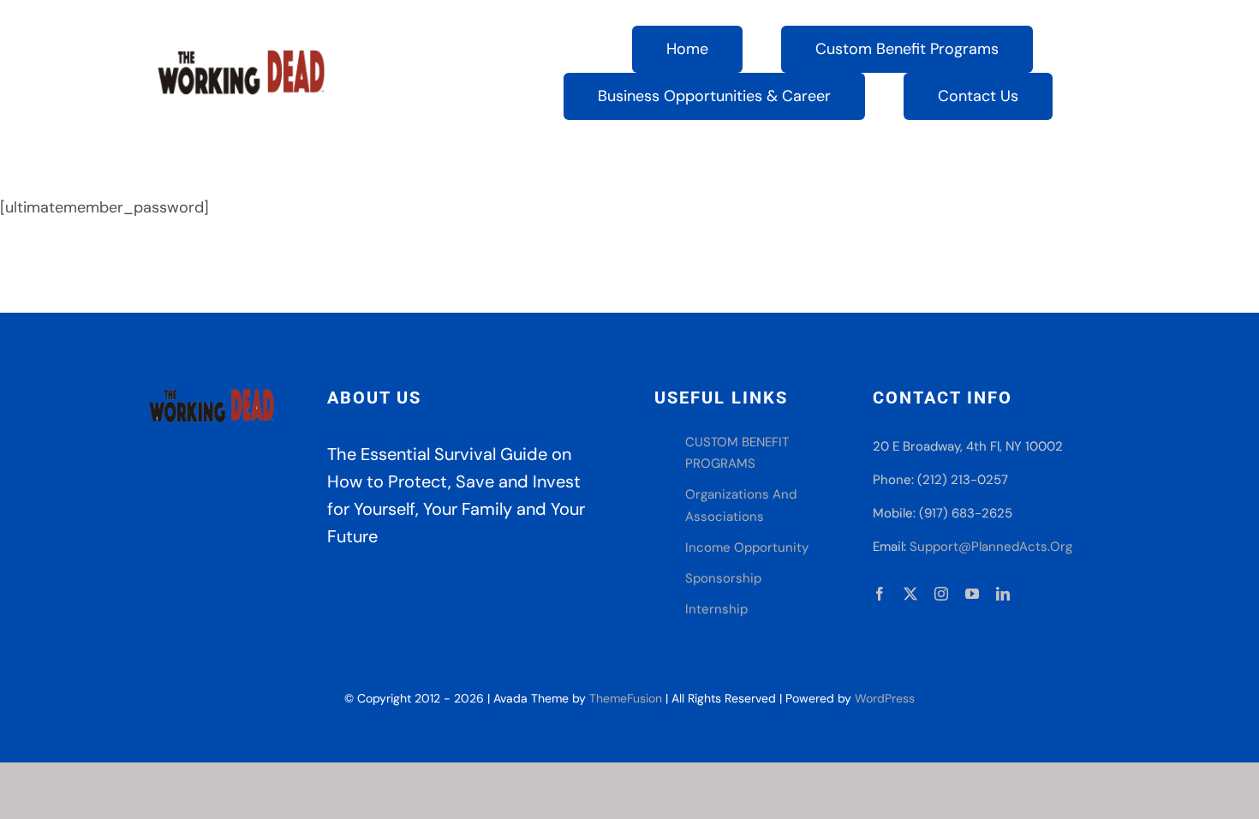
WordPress (885, 698)
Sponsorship (723, 578)
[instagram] (941, 594)
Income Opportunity (747, 547)
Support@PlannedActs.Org (991, 546)
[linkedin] (1003, 594)
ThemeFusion (625, 698)
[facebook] (879, 594)
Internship (716, 609)
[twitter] (910, 594)
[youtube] (972, 594)
